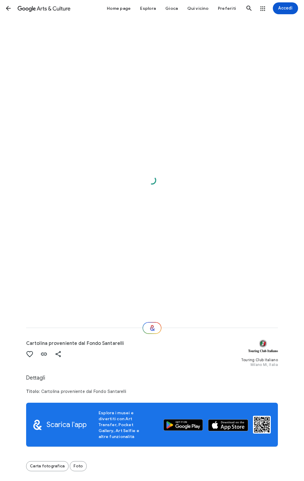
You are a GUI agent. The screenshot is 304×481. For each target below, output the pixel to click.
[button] (8, 8)
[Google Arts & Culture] (44, 8)
